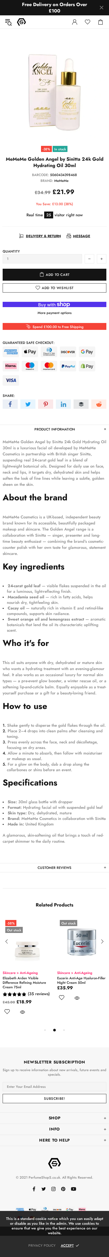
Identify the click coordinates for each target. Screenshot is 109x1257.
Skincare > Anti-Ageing (20, 973)
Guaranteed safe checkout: (28, 342)
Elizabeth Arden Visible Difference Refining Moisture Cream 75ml (24, 982)
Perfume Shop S (21, 22)
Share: (9, 395)
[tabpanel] (27, 972)
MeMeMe (61, 180)
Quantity (11, 251)
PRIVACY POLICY (42, 1245)
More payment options (55, 313)
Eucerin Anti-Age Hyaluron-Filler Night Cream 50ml (81, 980)
